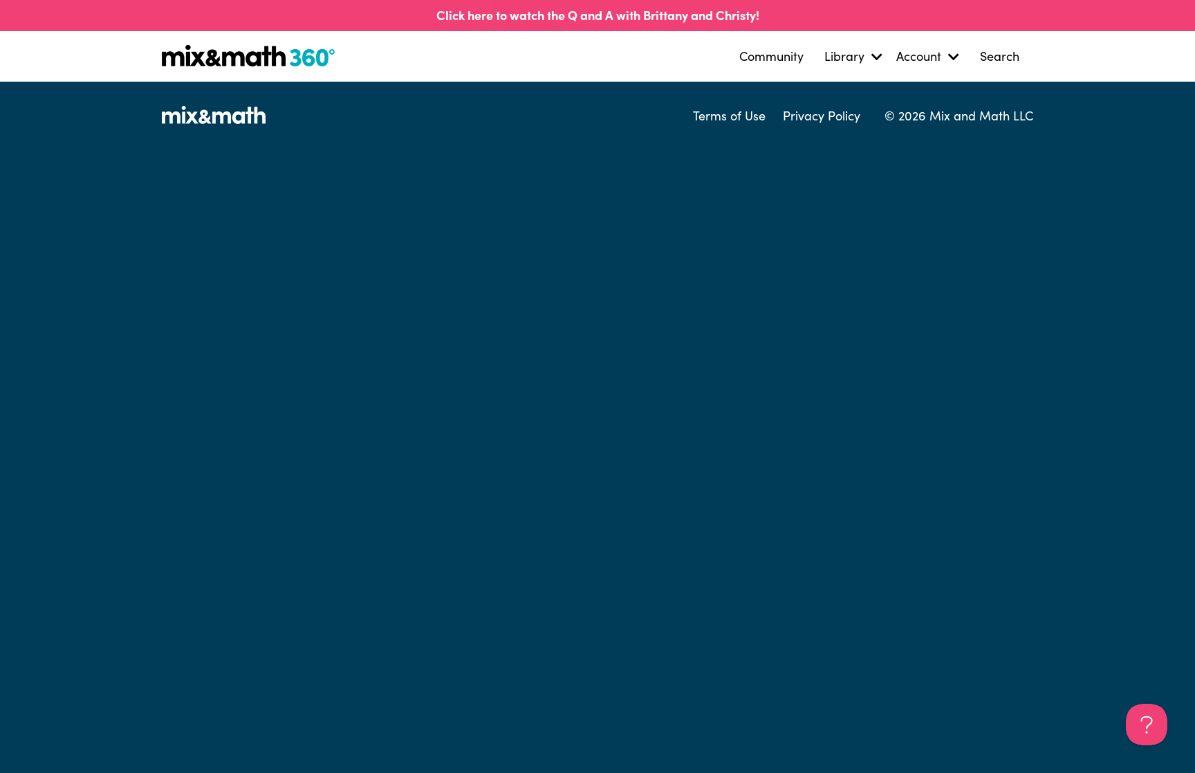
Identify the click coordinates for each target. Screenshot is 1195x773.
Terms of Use (729, 115)
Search (999, 56)
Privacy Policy (821, 115)
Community (771, 56)
